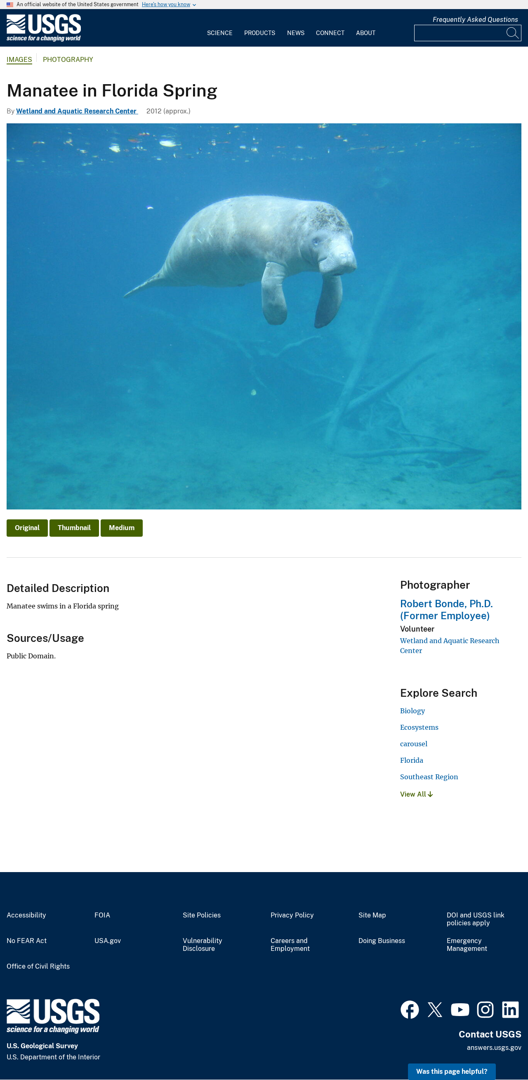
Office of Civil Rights (38, 966)
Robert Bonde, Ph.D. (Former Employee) (446, 609)
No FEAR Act (27, 941)
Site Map (372, 915)
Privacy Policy (292, 915)
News (295, 33)
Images (19, 60)
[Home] (44, 40)
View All (414, 794)
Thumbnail (74, 528)
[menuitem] (219, 28)
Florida (411, 760)
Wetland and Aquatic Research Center (77, 111)
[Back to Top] (498, 1050)
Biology (412, 711)
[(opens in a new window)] (410, 1009)
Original (27, 528)
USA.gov (107, 941)
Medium (121, 528)
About (365, 33)
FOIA (102, 915)
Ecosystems (419, 727)
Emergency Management (467, 945)
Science (220, 33)
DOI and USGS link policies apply (475, 919)
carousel (413, 744)
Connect (330, 33)
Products (259, 33)
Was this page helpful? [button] (452, 1071)
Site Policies (202, 915)
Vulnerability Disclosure (202, 945)
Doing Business (381, 941)
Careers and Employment (290, 945)
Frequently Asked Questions (475, 20)
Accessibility (26, 915)
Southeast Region (429, 777)
